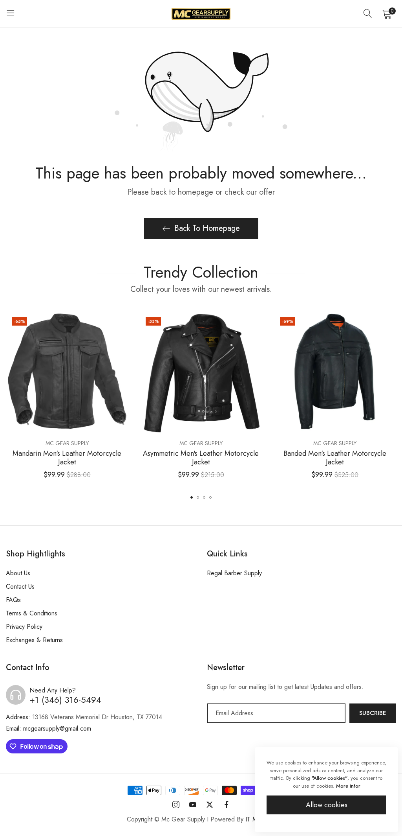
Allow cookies (326, 805)
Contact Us (20, 586)
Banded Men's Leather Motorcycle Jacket (334, 457)
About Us (18, 573)
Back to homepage (207, 228)
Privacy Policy (24, 626)
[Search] (368, 13)
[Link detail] (175, 805)
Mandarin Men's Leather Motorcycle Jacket (67, 457)
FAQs (13, 599)
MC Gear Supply (67, 443)
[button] (120, 322)
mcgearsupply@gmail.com (48, 728)
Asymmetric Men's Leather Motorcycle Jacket (201, 457)
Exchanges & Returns (34, 639)
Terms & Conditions (31, 613)
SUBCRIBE (372, 713)
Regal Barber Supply (234, 573)
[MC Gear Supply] (201, 13)
